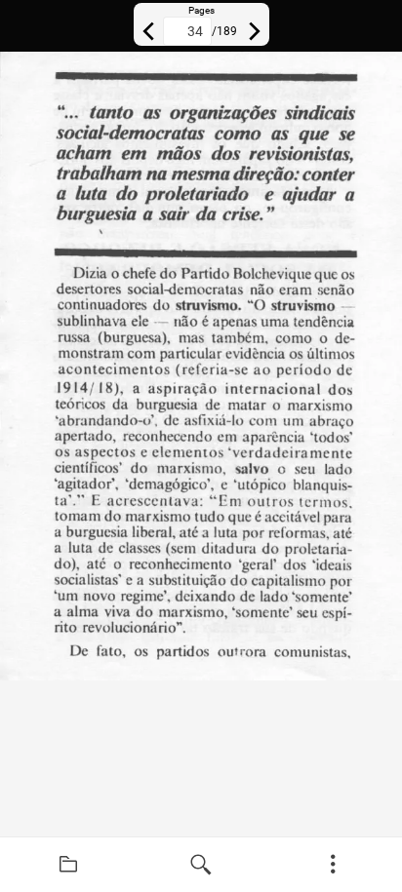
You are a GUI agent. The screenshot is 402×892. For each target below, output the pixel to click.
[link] (68, 864)
